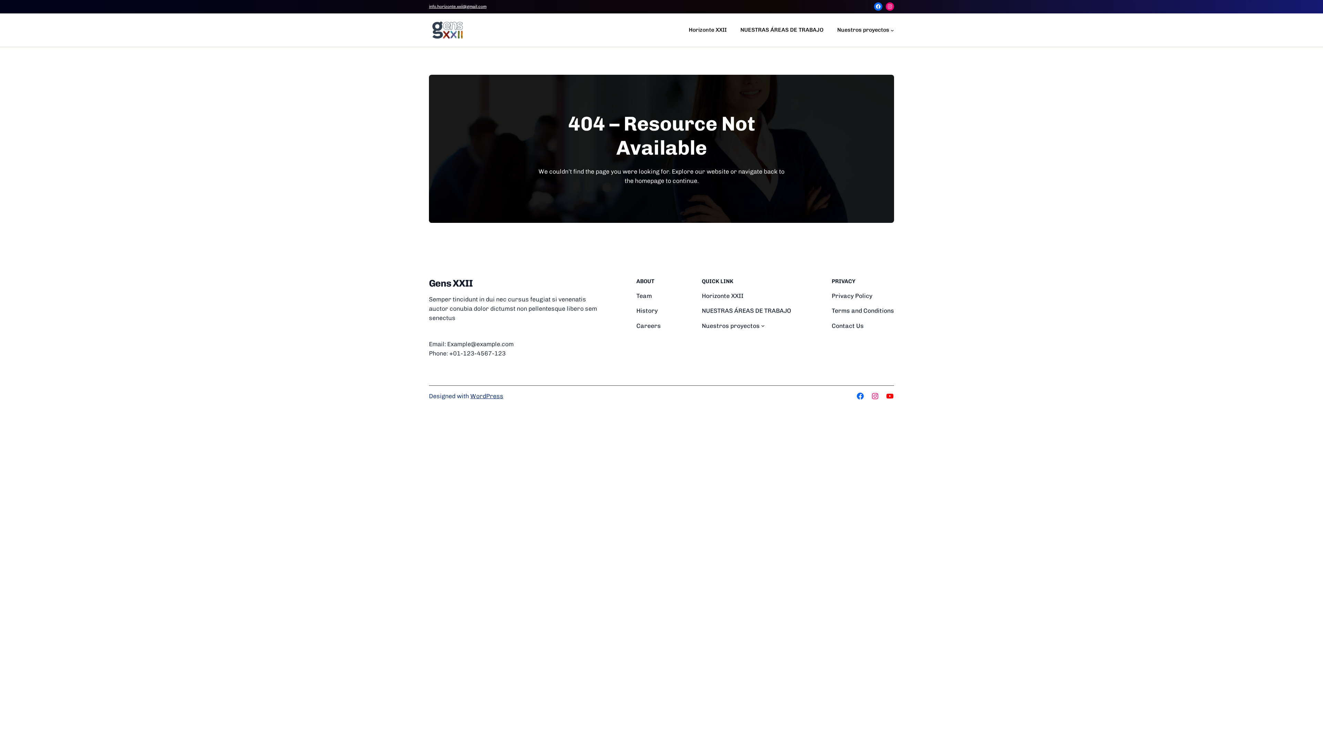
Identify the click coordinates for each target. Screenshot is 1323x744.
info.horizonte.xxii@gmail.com (457, 6)
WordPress (486, 396)
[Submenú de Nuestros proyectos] (892, 30)
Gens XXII (451, 283)
